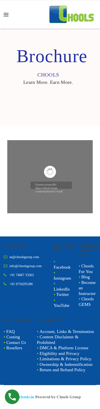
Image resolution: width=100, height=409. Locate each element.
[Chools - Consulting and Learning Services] (72, 14)
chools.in (26, 397)
